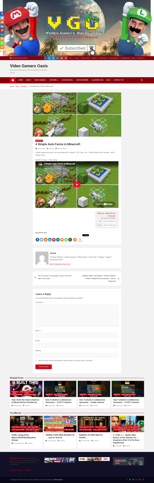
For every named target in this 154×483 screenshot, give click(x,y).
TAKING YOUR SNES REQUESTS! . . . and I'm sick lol (60, 436)
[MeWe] (58, 238)
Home (71, 58)
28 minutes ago (19, 443)
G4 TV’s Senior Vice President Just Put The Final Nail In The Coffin (54, 277)
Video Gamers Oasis (29, 65)
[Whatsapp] (66, 238)
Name (38, 331)
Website (38, 351)
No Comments (62, 148)
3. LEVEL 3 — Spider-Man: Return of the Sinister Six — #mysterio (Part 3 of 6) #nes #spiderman (126, 439)
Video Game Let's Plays (19, 427)
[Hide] (1, 51)
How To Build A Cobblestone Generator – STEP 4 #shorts (58, 401)
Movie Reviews (113, 58)
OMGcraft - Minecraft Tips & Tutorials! (106, 214)
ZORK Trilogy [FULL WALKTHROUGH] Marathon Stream (24, 437)
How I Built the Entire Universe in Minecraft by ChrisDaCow (25, 401)
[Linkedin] (50, 238)
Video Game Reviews (30, 394)
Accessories (103, 58)
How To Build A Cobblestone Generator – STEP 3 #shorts (126, 401)
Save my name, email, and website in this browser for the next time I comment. (65, 360)
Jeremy (51, 148)
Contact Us (140, 58)
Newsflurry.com (16, 458)
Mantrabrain (58, 480)
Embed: (100, 225)
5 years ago (41, 148)
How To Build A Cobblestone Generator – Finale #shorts (92, 401)
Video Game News (17, 394)
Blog (133, 58)
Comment (39, 302)
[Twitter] (41, 238)
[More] (75, 238)
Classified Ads (125, 58)
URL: (100, 221)
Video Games (85, 58)
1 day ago (118, 446)
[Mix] (62, 238)
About (77, 58)
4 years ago (51, 405)
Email (37, 341)
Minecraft (39, 141)
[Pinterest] (54, 238)
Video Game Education (27, 392)
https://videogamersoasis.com (60, 264)
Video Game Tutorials (60, 394)
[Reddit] (45, 238)
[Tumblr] (70, 238)
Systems (94, 58)
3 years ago (17, 405)
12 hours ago (51, 440)
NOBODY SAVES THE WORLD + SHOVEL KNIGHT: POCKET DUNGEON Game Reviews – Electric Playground (99, 278)
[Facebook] (37, 238)
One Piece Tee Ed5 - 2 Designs (20, 470)
